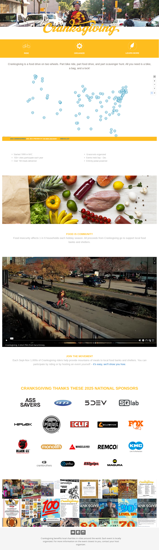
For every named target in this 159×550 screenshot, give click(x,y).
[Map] (152, 93)
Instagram (83, 532)
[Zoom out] (154, 84)
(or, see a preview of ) (41, 139)
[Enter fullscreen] (154, 76)
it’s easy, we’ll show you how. (109, 364)
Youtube (73, 532)
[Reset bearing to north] (154, 88)
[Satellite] (154, 93)
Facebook (78, 532)
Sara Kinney (39, 345)
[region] (79, 106)
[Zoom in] (154, 81)
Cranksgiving (40, 8)
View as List (64, 139)
